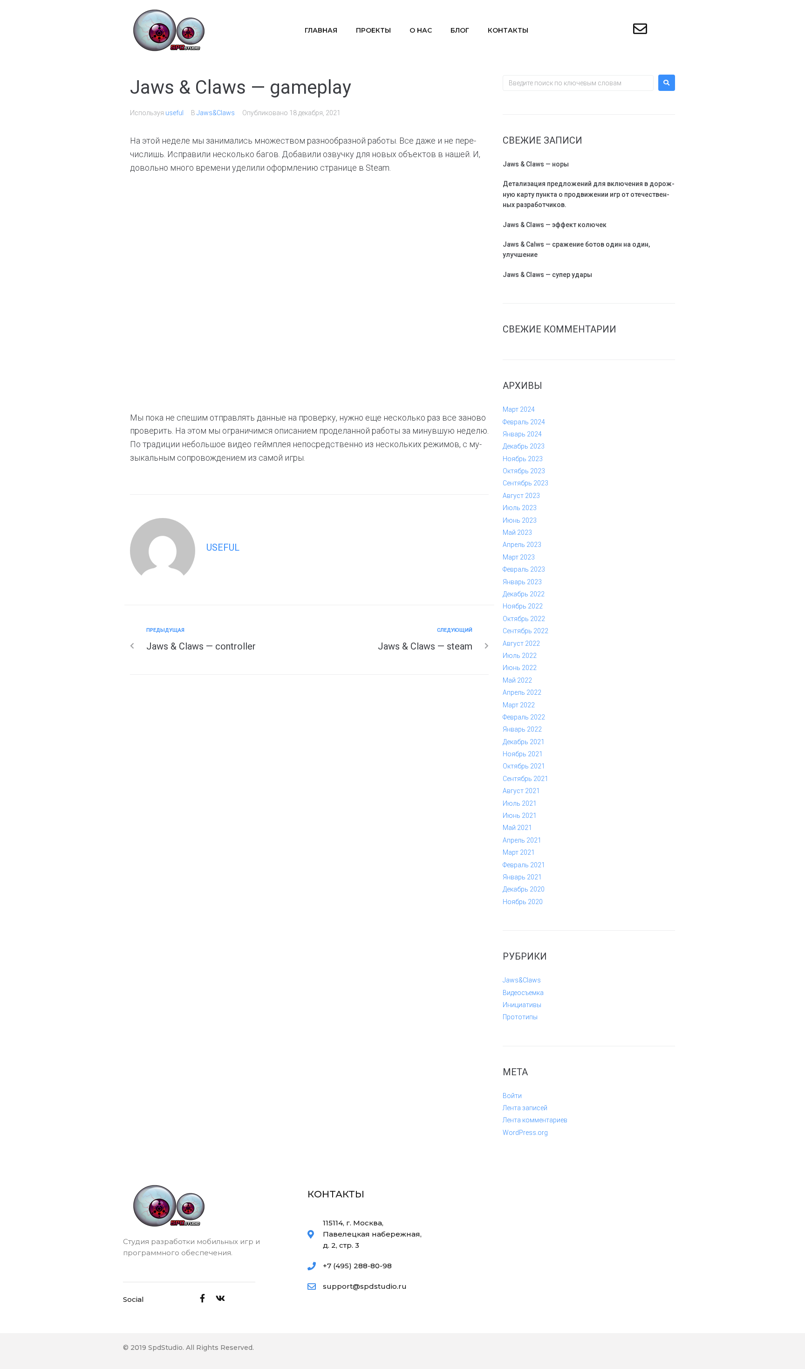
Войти (512, 1095)
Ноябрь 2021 (523, 754)
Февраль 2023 (524, 569)
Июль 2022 (520, 655)
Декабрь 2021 (524, 742)
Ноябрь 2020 (523, 902)
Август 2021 (521, 791)
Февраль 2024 (524, 422)
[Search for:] (578, 83)
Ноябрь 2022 (523, 606)
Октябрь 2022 (524, 618)
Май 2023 (517, 532)
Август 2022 (521, 643)
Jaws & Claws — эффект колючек (555, 224)
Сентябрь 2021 (525, 778)
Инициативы (522, 1005)
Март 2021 (519, 852)
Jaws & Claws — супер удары (547, 274)
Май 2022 (517, 680)
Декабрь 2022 (524, 594)
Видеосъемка (523, 992)
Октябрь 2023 (524, 471)
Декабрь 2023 (524, 446)
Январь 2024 (522, 434)
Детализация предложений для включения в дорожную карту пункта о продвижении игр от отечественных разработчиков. (589, 194)
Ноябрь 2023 (523, 459)
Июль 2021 (520, 803)
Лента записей (525, 1108)
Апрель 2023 (522, 544)
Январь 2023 (522, 582)
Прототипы (520, 1017)
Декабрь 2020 (524, 889)
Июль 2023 (520, 508)
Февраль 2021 (524, 865)
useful (174, 113)
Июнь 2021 (520, 815)
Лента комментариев (535, 1120)
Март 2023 (519, 557)
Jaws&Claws (216, 113)
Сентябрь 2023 (525, 483)
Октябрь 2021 (524, 766)
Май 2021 (517, 827)
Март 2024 (519, 409)
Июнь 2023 (520, 520)
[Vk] (220, 1298)
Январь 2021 (522, 877)
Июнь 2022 (520, 667)
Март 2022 (519, 705)
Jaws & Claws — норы (536, 164)
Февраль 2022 (524, 717)
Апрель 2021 (522, 840)
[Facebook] (202, 1298)
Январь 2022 (522, 729)
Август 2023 (521, 495)
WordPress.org (525, 1132)
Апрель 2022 (522, 692)
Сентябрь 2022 (525, 631)
